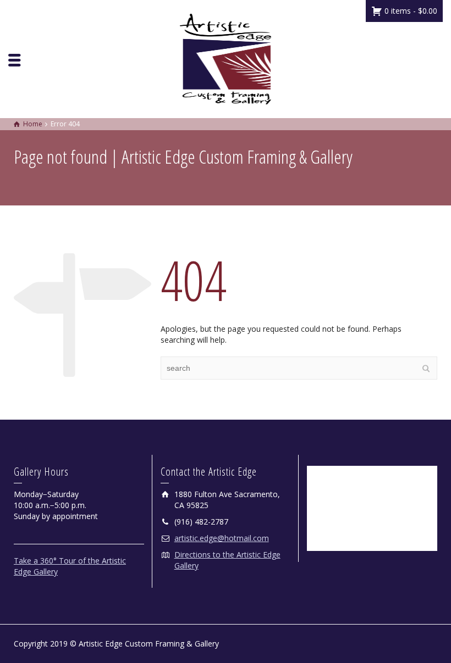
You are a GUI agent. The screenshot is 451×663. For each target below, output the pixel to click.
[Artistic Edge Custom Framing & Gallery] (225, 58)
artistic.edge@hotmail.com (221, 538)
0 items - (409, 10)
